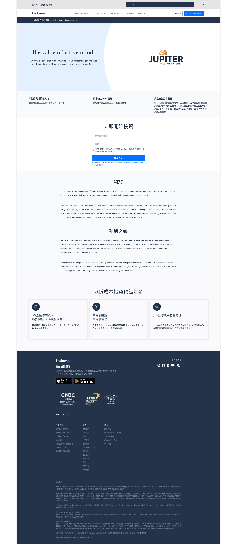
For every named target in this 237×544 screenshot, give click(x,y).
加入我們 (85, 455)
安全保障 (85, 458)
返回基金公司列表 (41, 20)
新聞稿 (85, 451)
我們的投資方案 (62, 429)
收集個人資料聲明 (132, 163)
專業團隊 (85, 444)
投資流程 (85, 436)
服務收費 (85, 440)
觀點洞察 (107, 429)
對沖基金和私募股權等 (64, 444)
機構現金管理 (61, 447)
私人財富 (59, 440)
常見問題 (107, 444)
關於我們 (85, 429)
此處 (81, 489)
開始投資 (85, 432)
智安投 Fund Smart (63, 432)
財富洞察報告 (109, 436)
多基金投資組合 (62, 436)
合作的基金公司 (88, 447)
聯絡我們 (85, 470)
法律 (84, 462)
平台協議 (100, 165)
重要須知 (85, 466)
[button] (160, 4)
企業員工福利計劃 (63, 451)
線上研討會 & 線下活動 (113, 432)
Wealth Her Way (110, 440)
